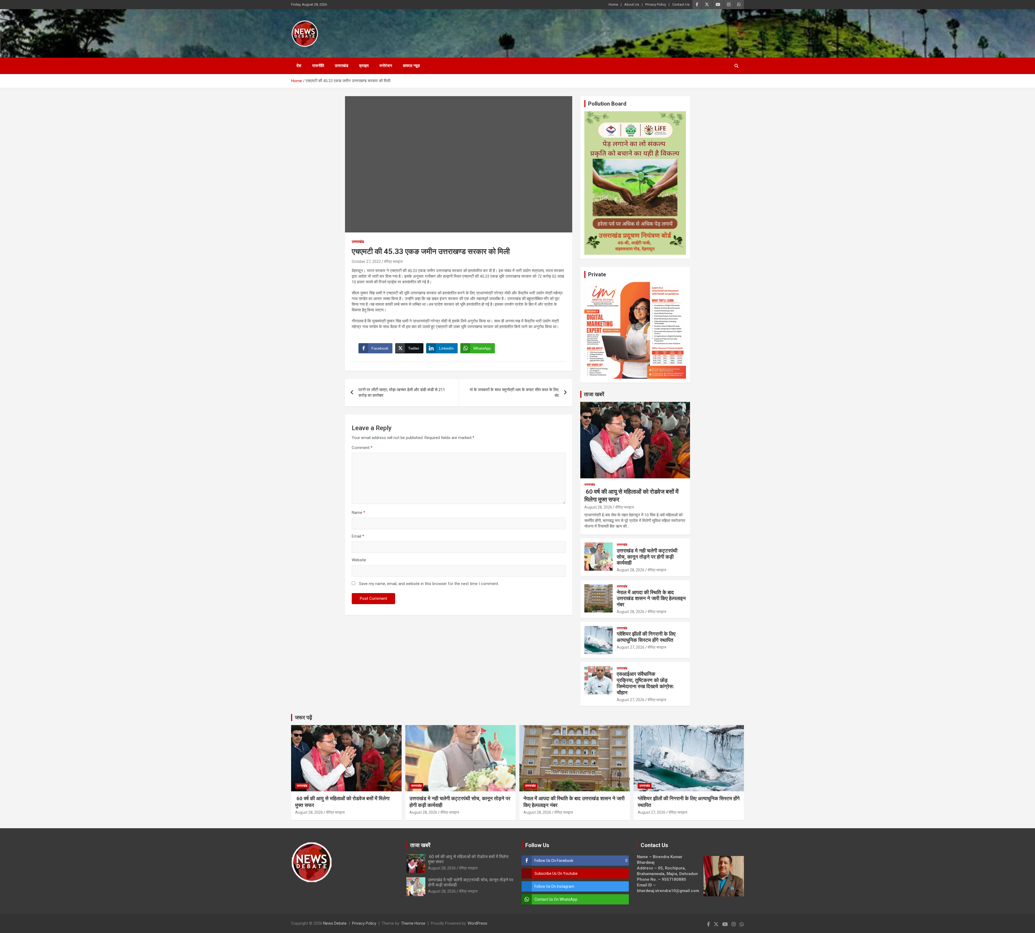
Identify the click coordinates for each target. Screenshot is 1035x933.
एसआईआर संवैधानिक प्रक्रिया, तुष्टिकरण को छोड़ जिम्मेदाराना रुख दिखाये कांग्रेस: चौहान (645, 683)
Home (613, 4)
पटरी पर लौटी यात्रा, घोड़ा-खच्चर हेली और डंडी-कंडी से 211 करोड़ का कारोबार (401, 392)
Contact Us (680, 4)
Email (358, 536)
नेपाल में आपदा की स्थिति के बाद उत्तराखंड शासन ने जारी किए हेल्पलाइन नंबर (651, 598)
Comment (362, 447)
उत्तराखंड (341, 65)
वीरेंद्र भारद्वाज (393, 261)
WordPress (477, 923)
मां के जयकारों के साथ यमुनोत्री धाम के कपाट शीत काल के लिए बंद (514, 392)
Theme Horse (413, 923)
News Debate (335, 923)
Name (358, 512)
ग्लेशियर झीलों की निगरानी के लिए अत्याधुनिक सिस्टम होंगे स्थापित (646, 637)
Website (359, 560)
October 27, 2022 (366, 261)
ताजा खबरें (594, 394)
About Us (631, 4)
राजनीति (318, 65)
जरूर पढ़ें (303, 717)
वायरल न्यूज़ (411, 65)
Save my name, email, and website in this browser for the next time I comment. (429, 583)
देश (298, 65)
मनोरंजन (386, 65)
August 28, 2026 (598, 507)
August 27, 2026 (630, 647)
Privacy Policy (655, 4)
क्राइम (364, 65)
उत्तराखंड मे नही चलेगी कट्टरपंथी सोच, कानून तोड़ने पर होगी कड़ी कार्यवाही (647, 557)
